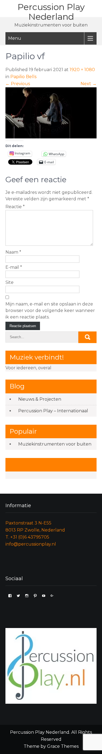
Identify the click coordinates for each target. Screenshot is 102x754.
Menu (14, 38)
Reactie (15, 206)
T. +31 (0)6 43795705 (27, 537)
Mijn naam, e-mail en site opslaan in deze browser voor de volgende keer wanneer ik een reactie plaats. (50, 310)
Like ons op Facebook (44, 465)
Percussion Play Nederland (51, 12)
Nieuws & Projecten (39, 399)
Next (89, 83)
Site (9, 282)
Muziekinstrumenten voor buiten (54, 444)
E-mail (13, 267)
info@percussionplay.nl (30, 544)
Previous (17, 83)
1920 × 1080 (82, 69)
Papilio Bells (23, 76)
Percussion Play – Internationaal (53, 410)
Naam (13, 252)
